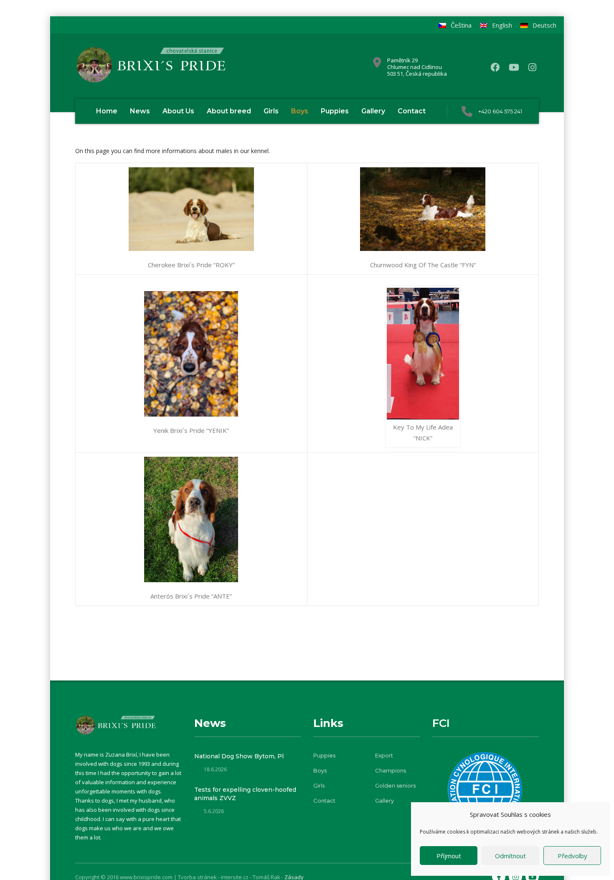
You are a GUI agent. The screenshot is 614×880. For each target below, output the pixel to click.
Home (106, 111)
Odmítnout (510, 856)
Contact (412, 111)
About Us (178, 111)
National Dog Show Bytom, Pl (239, 756)
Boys (299, 111)
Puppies (335, 111)
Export (384, 755)
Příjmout (448, 856)
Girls (271, 111)
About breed (229, 111)
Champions (390, 770)
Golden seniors (395, 785)
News (140, 111)
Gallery (373, 111)
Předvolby (572, 856)
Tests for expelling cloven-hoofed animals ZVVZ (245, 794)
